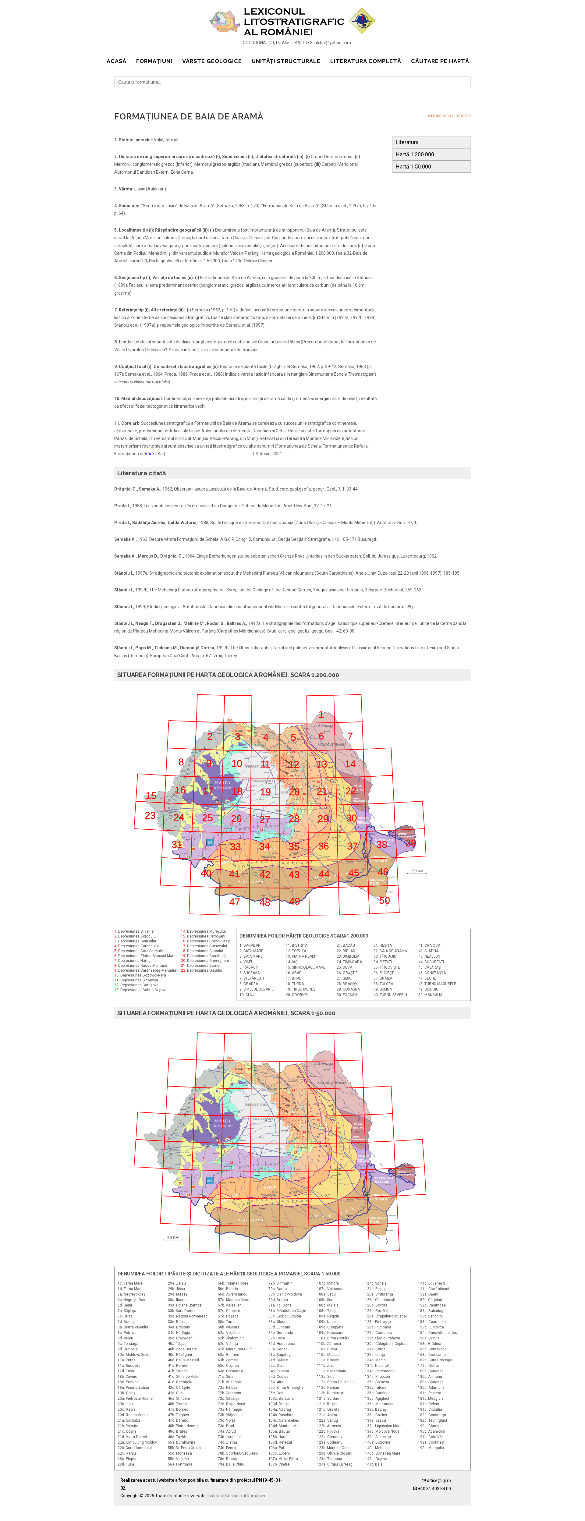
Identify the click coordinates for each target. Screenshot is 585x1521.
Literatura (407, 142)
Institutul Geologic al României (236, 1495)
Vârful (151, 453)
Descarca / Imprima (451, 115)
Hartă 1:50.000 (413, 166)
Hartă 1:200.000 (415, 154)
